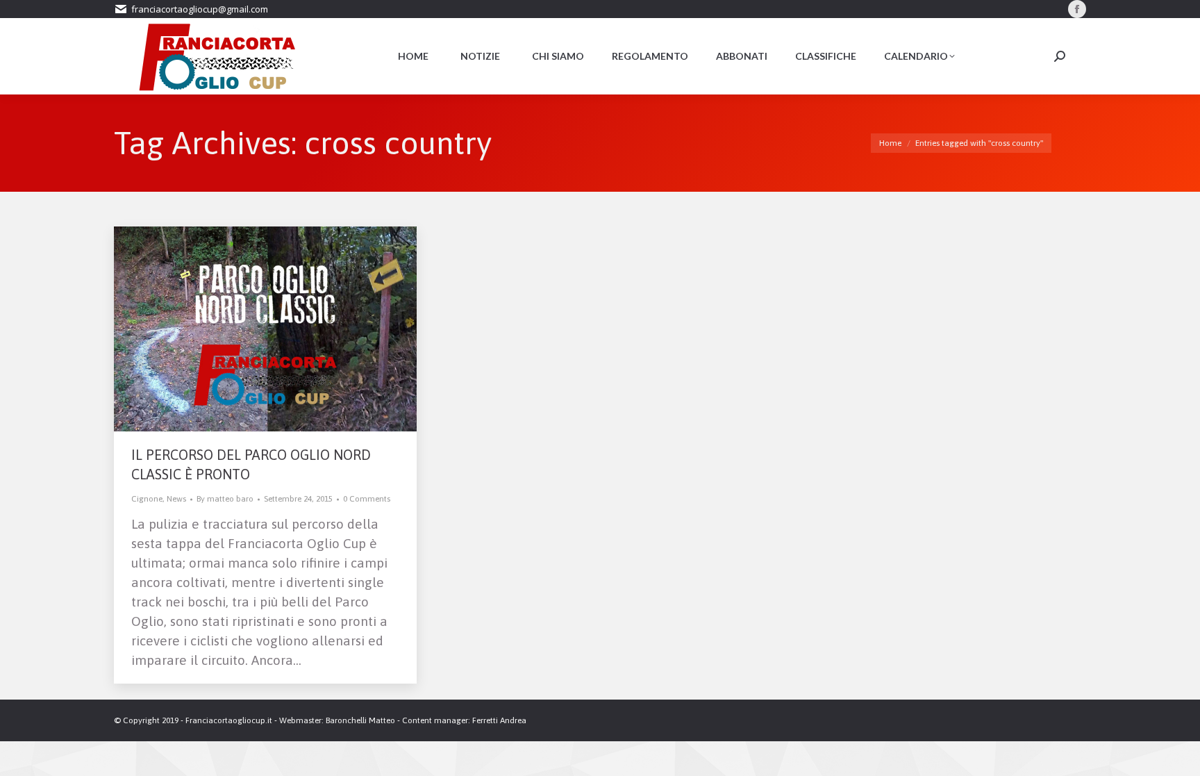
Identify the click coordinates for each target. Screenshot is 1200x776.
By (225, 499)
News (176, 499)
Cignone (146, 499)
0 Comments (366, 499)
